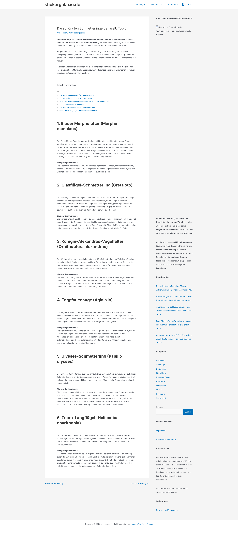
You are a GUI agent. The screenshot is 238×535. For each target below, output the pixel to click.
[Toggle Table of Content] (59, 92)
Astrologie (160, 365)
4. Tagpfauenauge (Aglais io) (72, 104)
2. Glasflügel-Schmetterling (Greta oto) (76, 98)
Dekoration (161, 369)
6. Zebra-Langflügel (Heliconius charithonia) (79, 110)
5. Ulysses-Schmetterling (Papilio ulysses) (78, 107)
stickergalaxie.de (62, 4)
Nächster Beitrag (140, 483)
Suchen (159, 407)
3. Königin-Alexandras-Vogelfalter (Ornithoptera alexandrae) (85, 101)
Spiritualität (161, 398)
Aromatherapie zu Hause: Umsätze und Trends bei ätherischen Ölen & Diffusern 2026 (174, 311)
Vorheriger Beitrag (54, 483)
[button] (144, 4)
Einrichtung (161, 373)
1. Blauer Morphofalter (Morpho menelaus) (77, 95)
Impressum (161, 430)
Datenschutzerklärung (166, 439)
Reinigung (160, 394)
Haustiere (160, 381)
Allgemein (62, 33)
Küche (159, 390)
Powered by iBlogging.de (167, 510)
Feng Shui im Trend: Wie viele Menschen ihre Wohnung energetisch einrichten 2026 (174, 325)
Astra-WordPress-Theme (142, 524)
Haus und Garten (163, 377)
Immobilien (161, 385)
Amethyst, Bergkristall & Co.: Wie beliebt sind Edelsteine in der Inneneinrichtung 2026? (174, 339)
